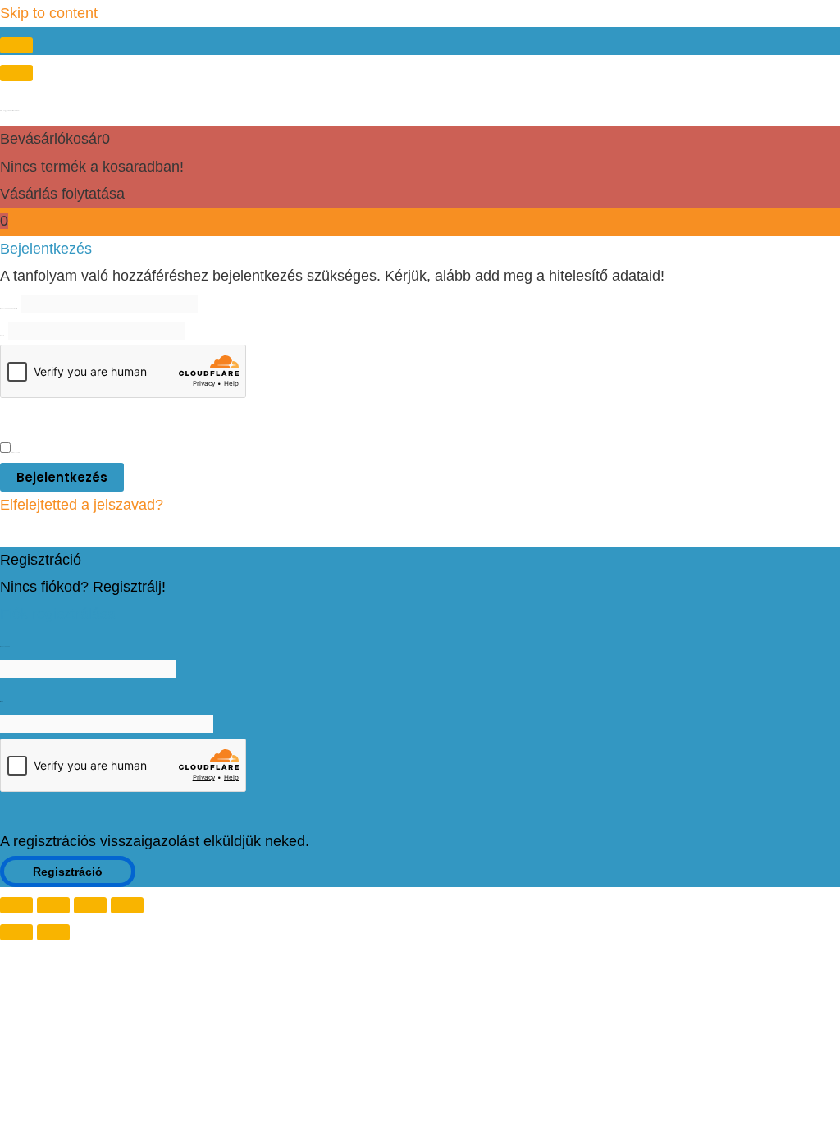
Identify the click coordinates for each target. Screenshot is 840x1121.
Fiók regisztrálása (58, 614)
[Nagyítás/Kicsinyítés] (16, 905)
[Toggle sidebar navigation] (16, 45)
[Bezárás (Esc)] (127, 905)
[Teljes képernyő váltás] (53, 905)
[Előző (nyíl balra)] (16, 932)
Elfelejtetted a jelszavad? (81, 504)
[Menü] (16, 73)
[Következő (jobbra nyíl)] (53, 932)
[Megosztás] (90, 905)
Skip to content (49, 13)
